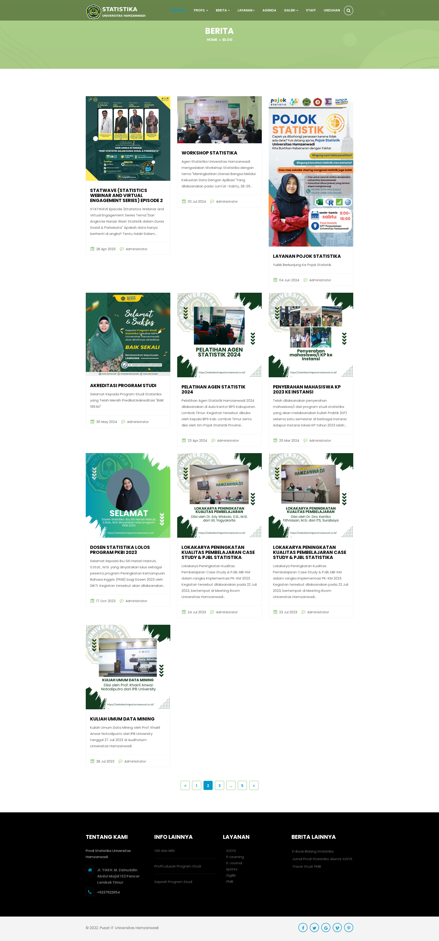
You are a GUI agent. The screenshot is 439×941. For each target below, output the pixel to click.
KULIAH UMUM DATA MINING (122, 719)
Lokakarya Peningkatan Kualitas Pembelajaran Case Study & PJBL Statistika (309, 553)
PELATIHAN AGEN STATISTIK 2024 (214, 389)
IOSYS (230, 850)
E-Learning (234, 856)
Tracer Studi (302, 866)
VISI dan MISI (164, 850)
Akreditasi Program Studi (123, 386)
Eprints (231, 869)
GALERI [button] (290, 10)
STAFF (311, 10)
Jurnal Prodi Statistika (310, 858)
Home (212, 39)
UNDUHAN (332, 10)
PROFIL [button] (200, 10)
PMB (229, 881)
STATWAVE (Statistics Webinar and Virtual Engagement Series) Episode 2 (126, 196)
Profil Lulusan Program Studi (177, 866)
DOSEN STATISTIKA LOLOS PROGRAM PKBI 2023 (120, 550)
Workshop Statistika (209, 153)
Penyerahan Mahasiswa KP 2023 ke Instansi (307, 389)
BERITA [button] (222, 10)
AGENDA (269, 10)
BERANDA (178, 10)
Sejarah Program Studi (173, 881)
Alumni (335, 858)
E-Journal (233, 863)
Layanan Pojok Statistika (307, 256)
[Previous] (185, 785)
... (231, 785)
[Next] (253, 785)
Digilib (230, 875)
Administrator (136, 249)
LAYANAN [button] (245, 10)
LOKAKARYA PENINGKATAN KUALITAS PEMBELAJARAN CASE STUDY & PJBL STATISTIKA (218, 553)
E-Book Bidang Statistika (313, 851)
